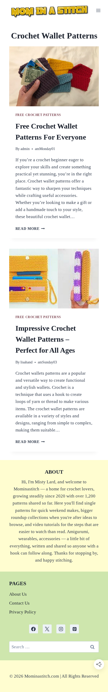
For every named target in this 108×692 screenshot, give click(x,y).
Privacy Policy (22, 612)
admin (25, 149)
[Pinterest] (74, 628)
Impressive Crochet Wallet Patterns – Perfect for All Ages (45, 339)
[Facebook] (33, 628)
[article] (54, 676)
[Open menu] (98, 10)
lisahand (26, 362)
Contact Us (19, 603)
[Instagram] (60, 628)
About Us (18, 594)
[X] (47, 628)
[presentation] (54, 76)
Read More (30, 229)
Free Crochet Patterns (38, 115)
